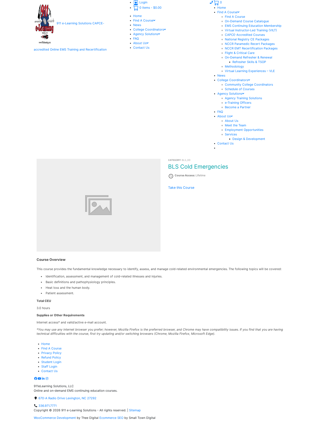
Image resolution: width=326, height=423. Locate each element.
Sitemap (135, 410)
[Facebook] (36, 378)
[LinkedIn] (43, 378)
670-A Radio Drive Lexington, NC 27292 (67, 398)
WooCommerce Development (55, 418)
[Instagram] (47, 378)
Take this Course (181, 188)
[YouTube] (39, 378)
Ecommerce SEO (111, 418)
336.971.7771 (47, 406)
